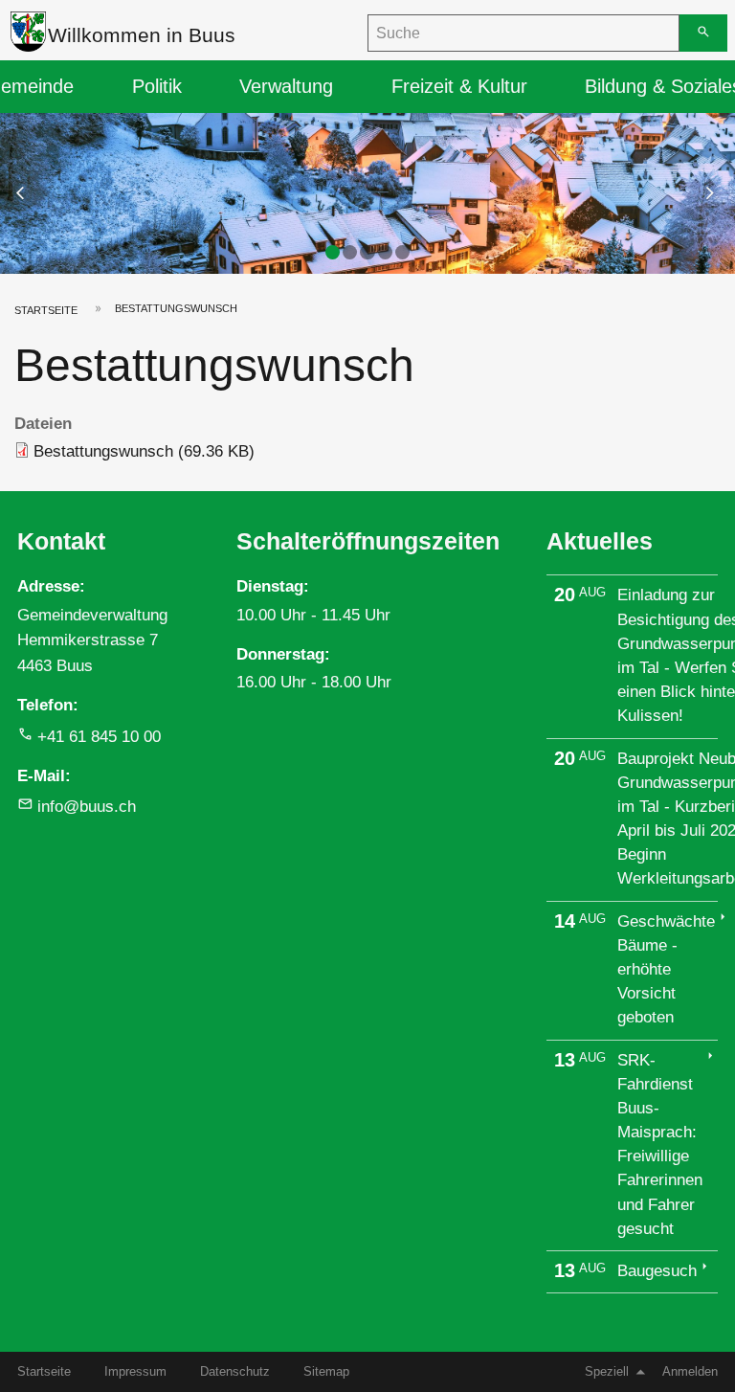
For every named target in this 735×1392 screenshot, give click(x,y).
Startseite (46, 310)
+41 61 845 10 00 (99, 737)
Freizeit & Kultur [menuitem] (459, 86)
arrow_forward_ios (718, 192)
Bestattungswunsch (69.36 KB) (144, 451)
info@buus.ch (86, 806)
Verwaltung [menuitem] (286, 86)
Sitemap (326, 1371)
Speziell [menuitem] (607, 1371)
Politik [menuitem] (157, 86)
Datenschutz (235, 1371)
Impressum (135, 1371)
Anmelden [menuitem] (690, 1371)
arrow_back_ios (32, 192)
